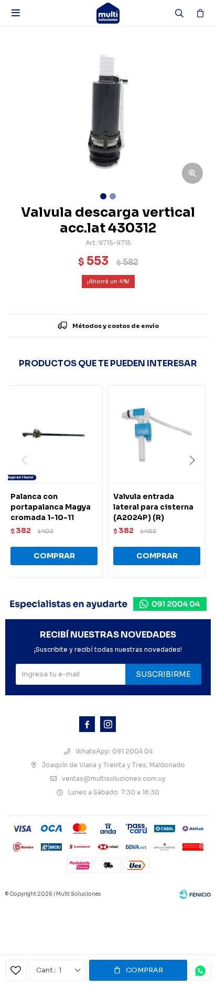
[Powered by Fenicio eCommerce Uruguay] (195, 894)
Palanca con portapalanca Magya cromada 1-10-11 (50, 507)
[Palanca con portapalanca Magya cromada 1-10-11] (54, 434)
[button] (196, 481)
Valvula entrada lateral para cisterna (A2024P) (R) (153, 507)
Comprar (144, 970)
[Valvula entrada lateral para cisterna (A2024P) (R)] (157, 434)
